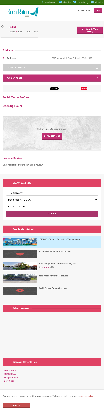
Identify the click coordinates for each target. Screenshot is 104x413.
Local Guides (50, 2)
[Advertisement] (52, 334)
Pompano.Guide (11, 377)
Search (14, 193)
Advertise (66, 2)
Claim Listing (82, 2)
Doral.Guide (9, 381)
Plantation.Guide (11, 373)
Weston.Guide (10, 370)
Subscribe (98, 2)
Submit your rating (91, 30)
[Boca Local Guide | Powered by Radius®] (23, 16)
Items (20, 31)
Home (12, 31)
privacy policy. (87, 396)
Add (98, 10)
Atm (28, 31)
